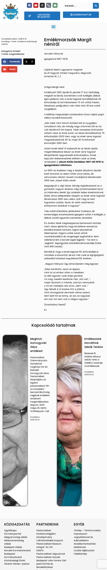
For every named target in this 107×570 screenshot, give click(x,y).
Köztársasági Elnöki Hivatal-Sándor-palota (16, 562)
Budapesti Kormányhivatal (13, 555)
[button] (53, 27)
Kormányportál (12, 533)
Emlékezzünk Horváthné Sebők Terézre (93, 343)
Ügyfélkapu (10, 530)
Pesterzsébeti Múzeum (48, 543)
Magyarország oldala (15, 537)
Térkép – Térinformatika (87, 530)
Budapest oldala (13, 547)
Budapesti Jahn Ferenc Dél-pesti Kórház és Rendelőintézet (51, 564)
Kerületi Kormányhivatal (17, 550)
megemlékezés (16, 54)
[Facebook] (29, 5)
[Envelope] (55, 5)
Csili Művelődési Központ (49, 540)
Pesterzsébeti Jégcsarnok (50, 553)
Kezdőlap (5, 41)
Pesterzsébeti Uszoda (48, 557)
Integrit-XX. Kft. (44, 547)
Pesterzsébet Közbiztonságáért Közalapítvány (46, 534)
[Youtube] (35, 5)
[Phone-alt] (48, 5)
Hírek (14, 41)
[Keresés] (96, 6)
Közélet (16, 51)
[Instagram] (42, 5)
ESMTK (40, 550)
